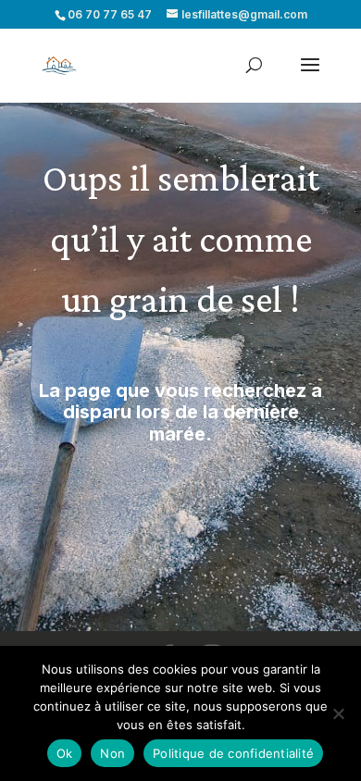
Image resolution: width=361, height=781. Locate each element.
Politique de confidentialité (233, 753)
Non (112, 753)
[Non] (338, 713)
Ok (64, 753)
